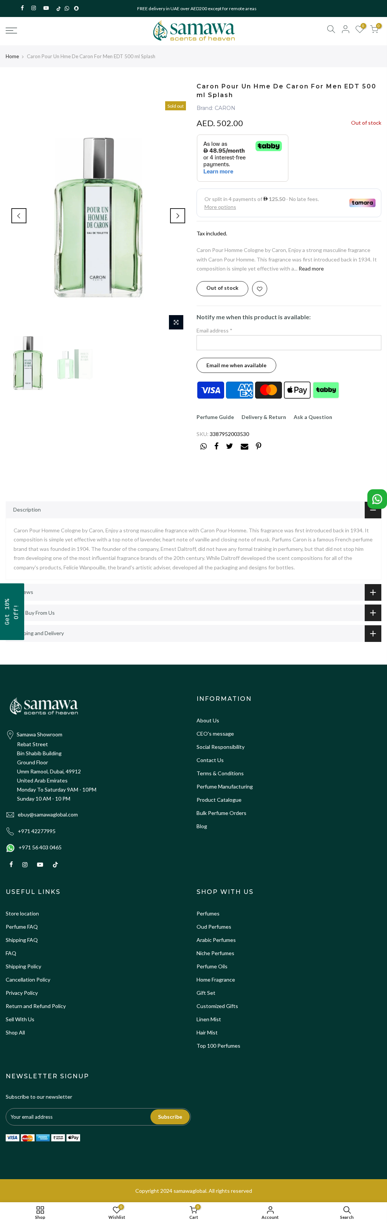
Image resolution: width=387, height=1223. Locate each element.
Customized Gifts (217, 1006)
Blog (202, 826)
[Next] (177, 215)
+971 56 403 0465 (40, 847)
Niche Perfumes (215, 953)
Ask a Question (313, 417)
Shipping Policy (23, 966)
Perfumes (208, 913)
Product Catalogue (219, 799)
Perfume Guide (215, 417)
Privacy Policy (22, 993)
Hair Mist (207, 1032)
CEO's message (215, 733)
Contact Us (210, 760)
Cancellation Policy (28, 979)
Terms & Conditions (220, 773)
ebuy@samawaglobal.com (48, 814)
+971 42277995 (37, 831)
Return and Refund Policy (36, 1006)
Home (12, 56)
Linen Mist (209, 1019)
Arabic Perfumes (216, 940)
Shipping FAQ (22, 940)
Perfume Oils (212, 966)
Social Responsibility (221, 747)
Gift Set (206, 993)
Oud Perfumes (214, 926)
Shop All (15, 1032)
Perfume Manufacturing (225, 786)
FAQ (11, 953)
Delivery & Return (263, 417)
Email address (214, 330)
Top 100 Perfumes (218, 1045)
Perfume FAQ (22, 926)
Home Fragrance (216, 979)
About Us (208, 720)
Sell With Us (20, 1019)
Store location (22, 913)
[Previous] (18, 215)
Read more (310, 268)
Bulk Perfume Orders (221, 813)
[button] (12, 611)
